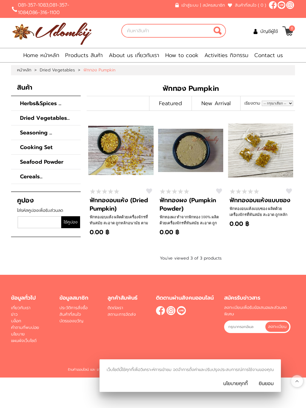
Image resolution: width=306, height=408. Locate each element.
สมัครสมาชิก (214, 5)
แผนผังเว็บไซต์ (23, 341)
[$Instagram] (290, 5)
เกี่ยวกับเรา (20, 308)
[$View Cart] (287, 31)
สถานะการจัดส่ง (122, 314)
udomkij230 (281, 5)
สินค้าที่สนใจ (250, 5)
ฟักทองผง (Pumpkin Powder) (188, 204)
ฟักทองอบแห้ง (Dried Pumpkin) (119, 204)
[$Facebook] (273, 5)
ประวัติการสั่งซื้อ (73, 308)
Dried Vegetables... (45, 118)
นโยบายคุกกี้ (235, 383)
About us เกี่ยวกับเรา (134, 55)
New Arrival (216, 103)
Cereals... (31, 176)
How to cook (181, 55)
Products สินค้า (84, 55)
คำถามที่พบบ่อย (25, 327)
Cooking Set (36, 147)
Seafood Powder (41, 162)
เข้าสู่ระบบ (189, 5)
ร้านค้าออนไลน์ (78, 369)
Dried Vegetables (57, 70)
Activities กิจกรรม (226, 55)
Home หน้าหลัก (41, 55)
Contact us (268, 55)
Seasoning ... (36, 132)
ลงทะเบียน (277, 326)
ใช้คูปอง (71, 222)
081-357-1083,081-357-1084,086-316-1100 (43, 8)
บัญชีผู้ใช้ (269, 31)
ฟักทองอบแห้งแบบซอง (260, 200)
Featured (170, 103)
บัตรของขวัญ (71, 321)
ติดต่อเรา (115, 308)
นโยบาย (18, 334)
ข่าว (14, 314)
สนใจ (149, 191)
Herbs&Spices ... (40, 103)
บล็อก (16, 321)
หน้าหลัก (24, 70)
